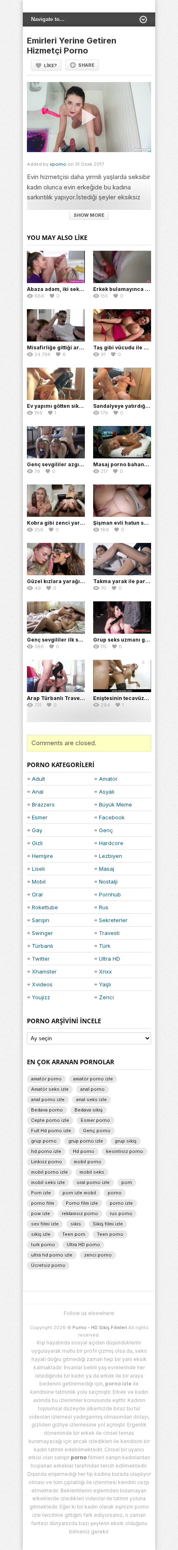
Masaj (106, 868)
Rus (103, 907)
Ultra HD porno (83, 1244)
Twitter (41, 958)
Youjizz (41, 997)
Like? (50, 65)
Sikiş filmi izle (108, 1224)
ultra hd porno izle (51, 1255)
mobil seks (91, 1172)
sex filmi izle (45, 1224)
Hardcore (111, 843)
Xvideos (42, 984)
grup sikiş (126, 1141)
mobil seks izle (48, 1182)
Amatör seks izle (50, 1089)
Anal (37, 791)
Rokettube (45, 907)
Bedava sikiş (89, 1110)
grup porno (44, 1141)
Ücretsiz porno (48, 1265)
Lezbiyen (110, 855)
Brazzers (43, 804)
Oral (37, 894)
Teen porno (110, 1234)
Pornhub (110, 894)
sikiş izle (41, 1234)
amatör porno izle (93, 1079)
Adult (38, 778)
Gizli (37, 843)
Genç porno (97, 1130)
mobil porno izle (49, 1172)
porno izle (121, 1203)
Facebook (112, 817)
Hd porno (83, 1151)
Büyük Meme (115, 804)
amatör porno (46, 1079)
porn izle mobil (79, 1193)
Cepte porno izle (50, 1120)
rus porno (121, 1213)
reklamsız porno (80, 1213)
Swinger (42, 933)
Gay (37, 830)
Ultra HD (109, 958)
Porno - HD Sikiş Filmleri (99, 1327)
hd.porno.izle (46, 1151)
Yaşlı (105, 984)
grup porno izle (85, 1141)
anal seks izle (91, 1099)
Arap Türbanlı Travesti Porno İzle (70, 698)
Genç (106, 830)
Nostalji (108, 881)
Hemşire (42, 855)
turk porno (43, 1244)
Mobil (39, 881)
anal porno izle (48, 1099)
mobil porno (87, 1162)
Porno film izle (82, 1203)
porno (115, 1193)
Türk (105, 945)
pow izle (40, 1213)
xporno (58, 164)
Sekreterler (113, 920)
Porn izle (41, 1193)
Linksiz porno (46, 1162)
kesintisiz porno (124, 1151)
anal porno (92, 1089)
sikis (75, 1224)
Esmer (40, 817)
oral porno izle (93, 1182)
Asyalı (106, 791)
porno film (42, 1203)
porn (126, 1182)
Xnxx (105, 971)
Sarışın (40, 920)
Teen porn (73, 1234)
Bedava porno (47, 1110)
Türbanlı (42, 945)
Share (86, 65)
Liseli (38, 868)
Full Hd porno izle (51, 1130)
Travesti (109, 933)
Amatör (108, 778)
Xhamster (44, 971)
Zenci (106, 997)
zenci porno (98, 1255)
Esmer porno (95, 1120)
